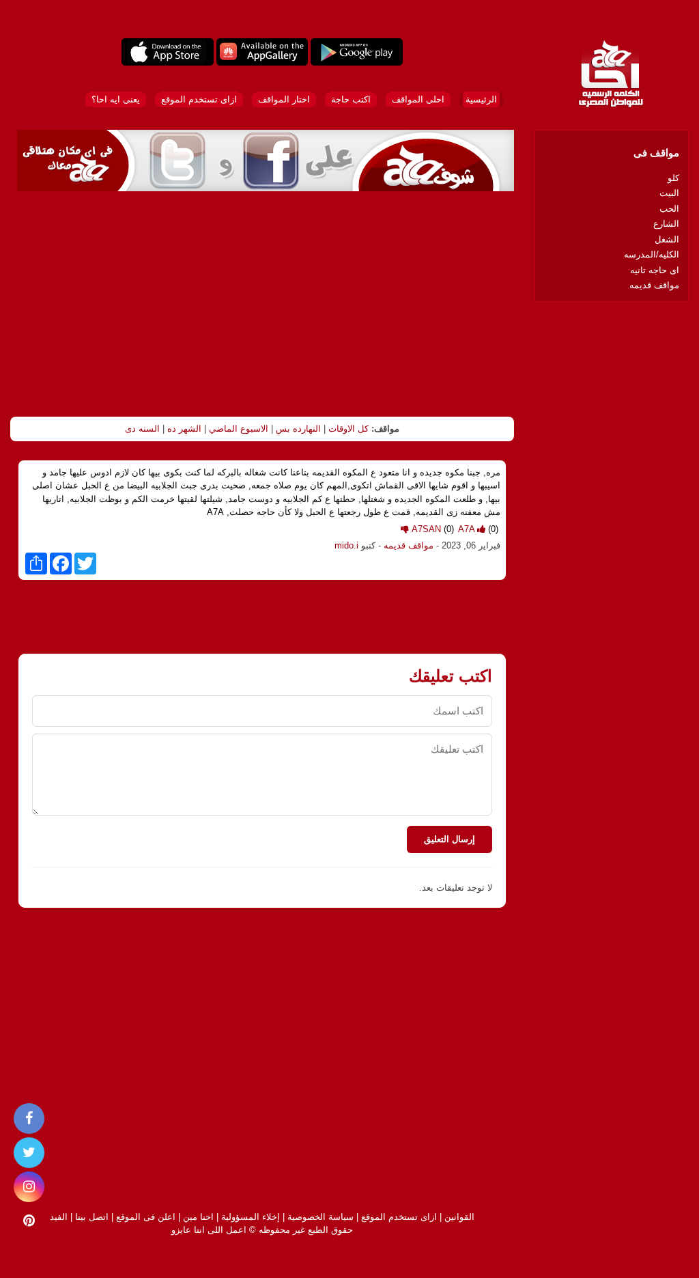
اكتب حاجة (351, 99)
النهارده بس (298, 428)
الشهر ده (184, 428)
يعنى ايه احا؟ (115, 99)
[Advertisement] (262, 304)
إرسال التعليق (449, 839)
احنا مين (198, 1217)
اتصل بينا (92, 1217)
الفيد (59, 1217)
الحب (669, 209)
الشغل (667, 239)
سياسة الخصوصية (320, 1217)
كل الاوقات (348, 428)
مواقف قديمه (408, 545)
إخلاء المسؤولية (250, 1217)
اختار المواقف (284, 99)
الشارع (666, 224)
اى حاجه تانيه (654, 270)
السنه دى (142, 428)
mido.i (346, 545)
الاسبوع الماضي (238, 428)
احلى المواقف (418, 99)
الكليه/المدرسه (651, 254)
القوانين (459, 1217)
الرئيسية (481, 99)
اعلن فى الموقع (145, 1217)
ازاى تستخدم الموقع (199, 99)
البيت (669, 193)
